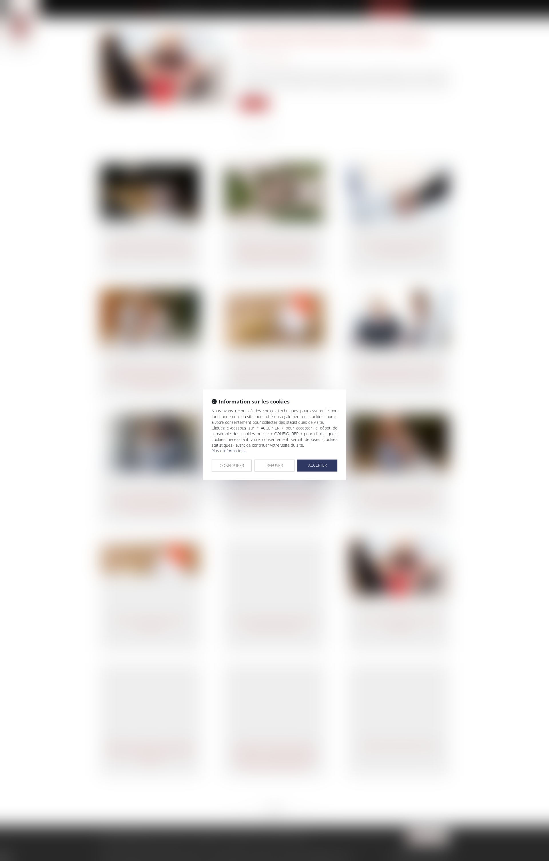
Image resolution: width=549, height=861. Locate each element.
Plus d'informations (229, 451)
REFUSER (274, 465)
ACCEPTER (317, 465)
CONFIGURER (232, 465)
